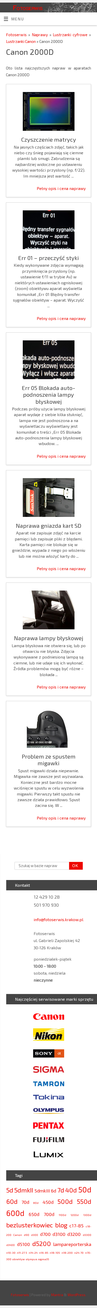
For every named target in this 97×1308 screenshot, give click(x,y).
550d (84, 1201)
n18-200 (67, 1252)
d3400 (10, 1244)
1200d (75, 1215)
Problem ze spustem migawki (49, 759)
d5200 (41, 1243)
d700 (45, 1234)
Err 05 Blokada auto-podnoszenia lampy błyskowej (48, 394)
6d (53, 1191)
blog (61, 1225)
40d (71, 1190)
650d (34, 1214)
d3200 (74, 1234)
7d (60, 1190)
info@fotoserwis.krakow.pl (58, 919)
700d (49, 1214)
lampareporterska (72, 1244)
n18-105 (55, 1252)
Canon (17, 1234)
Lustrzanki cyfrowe (71, 34)
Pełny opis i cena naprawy (61, 188)
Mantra (57, 1294)
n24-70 (79, 1252)
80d (36, 1202)
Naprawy (40, 34)
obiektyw (18, 1259)
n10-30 (11, 1252)
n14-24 (33, 1252)
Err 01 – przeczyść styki (48, 257)
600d (15, 1213)
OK (73, 865)
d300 (34, 1234)
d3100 (59, 1234)
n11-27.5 (22, 1252)
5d (9, 1190)
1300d (87, 1215)
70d (25, 1202)
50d (84, 1189)
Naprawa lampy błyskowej (48, 637)
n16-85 (43, 1252)
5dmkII (23, 1190)
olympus (31, 1259)
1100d (62, 1215)
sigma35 (43, 1259)
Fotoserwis (28, 7)
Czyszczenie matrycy (48, 139)
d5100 (23, 1244)
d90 (26, 1234)
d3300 (87, 1234)
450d (48, 1202)
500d (65, 1201)
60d (12, 1201)
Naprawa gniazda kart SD (48, 525)
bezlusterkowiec (29, 1225)
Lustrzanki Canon (21, 41)
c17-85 (76, 1225)
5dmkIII (42, 1191)
